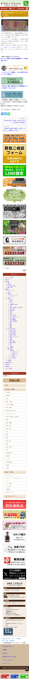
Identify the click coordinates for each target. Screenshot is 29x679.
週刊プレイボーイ (10, 492)
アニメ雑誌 (12, 356)
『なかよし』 (6, 47)
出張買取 (9, 360)
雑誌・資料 (9, 287)
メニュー (27, 8)
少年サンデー (15, 354)
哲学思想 (8, 392)
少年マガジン (15, 353)
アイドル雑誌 (13, 357)
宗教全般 (8, 395)
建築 (11, 324)
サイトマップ (5, 663)
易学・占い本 (13, 330)
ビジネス (12, 303)
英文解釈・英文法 (13, 304)
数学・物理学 (13, 318)
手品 (11, 306)
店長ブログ (7, 279)
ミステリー (9, 359)
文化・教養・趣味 (11, 285)
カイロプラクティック (14, 316)
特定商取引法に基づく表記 (9, 656)
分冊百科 (9, 293)
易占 (7, 434)
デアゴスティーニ (13, 295)
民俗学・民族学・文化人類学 (16, 307)
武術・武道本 (13, 331)
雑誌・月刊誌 (9, 472)
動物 (11, 325)
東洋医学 (12, 310)
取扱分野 (5, 8)
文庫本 (11, 338)
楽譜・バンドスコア (14, 336)
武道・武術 (8, 440)
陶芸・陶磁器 (13, 342)
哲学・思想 (12, 309)
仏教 (11, 313)
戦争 (11, 301)
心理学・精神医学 (13, 321)
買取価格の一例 (8, 362)
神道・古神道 (13, 315)
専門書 (8, 284)
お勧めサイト (5, 653)
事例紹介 (7, 289)
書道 (11, 339)
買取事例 (22, 8)
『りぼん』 (14, 47)
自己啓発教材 (13, 319)
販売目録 (7, 281)
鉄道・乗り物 (13, 333)
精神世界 (12, 347)
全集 (8, 282)
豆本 (11, 345)
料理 (11, 344)
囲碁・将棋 (12, 341)
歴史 (11, 322)
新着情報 (7, 366)
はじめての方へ (13, 8)
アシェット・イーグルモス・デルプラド (14, 479)
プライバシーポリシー (8, 660)
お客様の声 (7, 364)
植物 (11, 327)
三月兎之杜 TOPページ (8, 646)
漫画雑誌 (12, 350)
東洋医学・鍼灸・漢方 (11, 410)
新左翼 (11, 300)
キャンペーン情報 (9, 277)
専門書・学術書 (10, 389)
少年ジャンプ (15, 351)
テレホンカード (10, 290)
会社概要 (4, 649)
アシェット (12, 296)
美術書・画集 (13, 335)
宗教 (11, 312)
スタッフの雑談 (8, 368)
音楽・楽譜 (8, 428)
